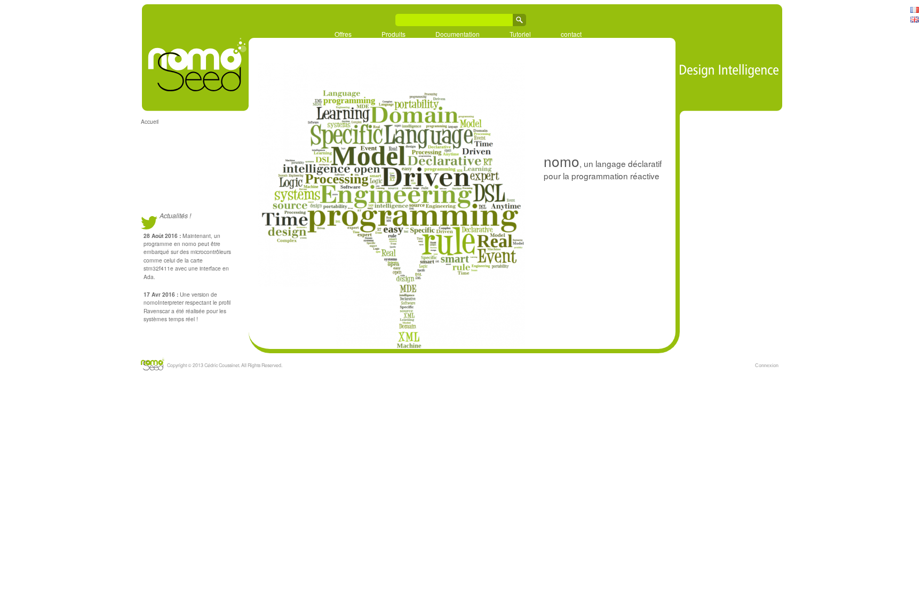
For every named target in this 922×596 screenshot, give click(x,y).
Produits (393, 33)
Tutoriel (520, 33)
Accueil (149, 121)
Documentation (457, 33)
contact (571, 33)
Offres (343, 33)
